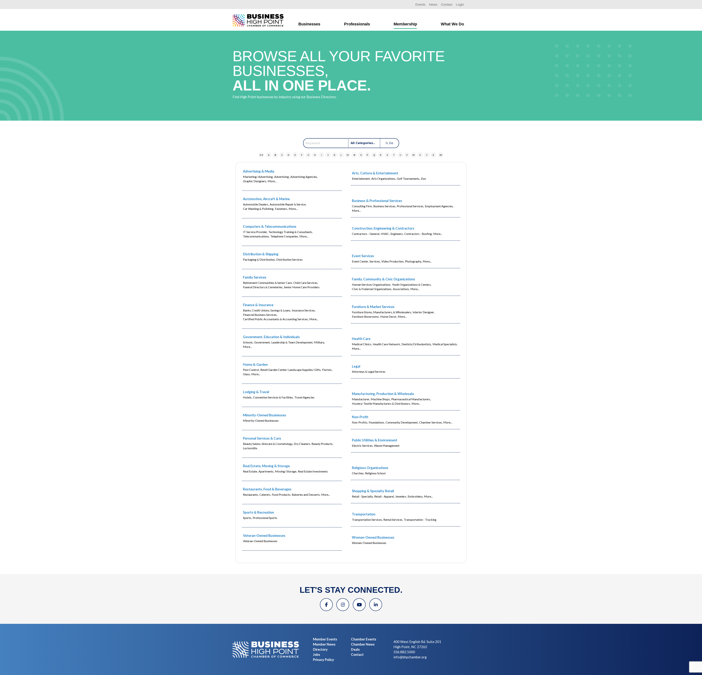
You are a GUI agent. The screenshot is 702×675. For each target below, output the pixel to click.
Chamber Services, (430, 422)
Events (420, 4)
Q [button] (374, 155)
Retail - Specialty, (362, 496)
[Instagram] (342, 604)
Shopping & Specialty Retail (373, 491)
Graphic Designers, (255, 181)
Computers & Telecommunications (269, 226)
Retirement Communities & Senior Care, (267, 282)
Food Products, (281, 494)
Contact (446, 4)
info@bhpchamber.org (410, 657)
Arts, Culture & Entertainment (375, 173)
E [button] (295, 155)
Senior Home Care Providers (302, 287)
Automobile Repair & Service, (288, 204)
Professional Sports (265, 517)
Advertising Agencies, (304, 176)
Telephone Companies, (284, 236)
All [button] (440, 155)
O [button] (361, 155)
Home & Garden (255, 364)
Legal (356, 366)
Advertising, (281, 176)
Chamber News (363, 644)
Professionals (357, 24)
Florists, (327, 369)
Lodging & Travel (256, 392)
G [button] (308, 155)
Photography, (413, 261)
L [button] (341, 155)
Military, (319, 342)
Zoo (423, 178)
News (433, 4)
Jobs (316, 655)
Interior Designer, (423, 312)
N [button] (354, 155)
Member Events (325, 639)
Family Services (254, 277)
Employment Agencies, (439, 206)
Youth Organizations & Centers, (411, 284)
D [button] (288, 155)
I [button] (321, 155)
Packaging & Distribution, (259, 259)
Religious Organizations (370, 468)
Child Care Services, (305, 282)
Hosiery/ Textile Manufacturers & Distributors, (381, 403)
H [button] (315, 155)
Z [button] (433, 155)
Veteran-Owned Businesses (264, 536)
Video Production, (392, 261)
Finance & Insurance (258, 305)
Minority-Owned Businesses (264, 415)
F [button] (301, 155)
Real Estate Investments (313, 471)
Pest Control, (251, 369)
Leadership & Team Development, (292, 342)
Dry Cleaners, (302, 443)
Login (460, 4)
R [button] (380, 155)
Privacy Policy (323, 660)
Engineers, (396, 233)
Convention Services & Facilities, (273, 397)
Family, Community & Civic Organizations (383, 279)
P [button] (367, 155)
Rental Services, (393, 519)
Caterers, (265, 494)
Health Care (361, 339)
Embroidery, (415, 496)
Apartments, (266, 471)
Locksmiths (250, 448)
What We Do (452, 24)
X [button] (420, 155)
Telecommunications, (256, 236)
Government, (262, 342)
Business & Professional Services (377, 201)
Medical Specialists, (445, 344)
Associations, (401, 289)
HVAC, (385, 233)
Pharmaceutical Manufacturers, (411, 399)
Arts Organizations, (383, 178)
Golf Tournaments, (408, 178)
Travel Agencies (304, 397)
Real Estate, (250, 471)
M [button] (348, 155)
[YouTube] (359, 604)
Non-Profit (360, 417)
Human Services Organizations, (371, 284)
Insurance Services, (303, 310)
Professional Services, (410, 206)
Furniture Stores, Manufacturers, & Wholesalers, (382, 312)
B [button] (275, 155)
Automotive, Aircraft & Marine (266, 199)
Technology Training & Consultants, (290, 232)
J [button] (328, 155)
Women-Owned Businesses (373, 537)
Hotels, (247, 397)
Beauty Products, (322, 443)
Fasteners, (281, 208)
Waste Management (386, 445)
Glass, (246, 374)
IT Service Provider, (255, 232)
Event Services (363, 256)
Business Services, (384, 206)
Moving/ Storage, (286, 471)
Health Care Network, (387, 344)
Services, (374, 261)
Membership (405, 24)
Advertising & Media (258, 171)
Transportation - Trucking (420, 519)
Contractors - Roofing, (418, 233)
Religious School (375, 473)
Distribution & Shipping (260, 254)
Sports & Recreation (258, 512)
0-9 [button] (261, 155)
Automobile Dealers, (256, 204)
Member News (324, 644)
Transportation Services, (367, 519)
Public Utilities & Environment (374, 440)
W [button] (413, 155)
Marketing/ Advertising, (258, 176)
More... (272, 181)
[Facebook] (326, 604)
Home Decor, (388, 316)
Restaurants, (250, 494)
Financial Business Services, (260, 314)
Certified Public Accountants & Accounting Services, (275, 319)
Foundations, (377, 422)
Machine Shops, (380, 399)
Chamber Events (363, 639)
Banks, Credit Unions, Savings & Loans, (267, 310)
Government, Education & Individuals (271, 337)
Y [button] (426, 155)
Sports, (247, 517)
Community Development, (402, 422)
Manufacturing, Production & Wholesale (383, 394)
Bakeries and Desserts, (306, 494)
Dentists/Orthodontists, (416, 344)
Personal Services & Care (262, 438)
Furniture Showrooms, (365, 316)
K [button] (334, 155)
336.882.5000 (404, 652)
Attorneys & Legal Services (368, 371)
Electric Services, (362, 445)
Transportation (363, 514)
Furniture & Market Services (373, 307)
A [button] (268, 155)
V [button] (407, 155)
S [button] (387, 155)
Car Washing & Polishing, (258, 208)
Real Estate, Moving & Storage (266, 466)
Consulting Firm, (362, 206)
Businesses (309, 24)
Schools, (248, 342)
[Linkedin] (375, 604)
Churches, (358, 473)
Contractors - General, (366, 233)
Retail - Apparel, (384, 496)
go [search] (391, 143)
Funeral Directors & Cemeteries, (263, 287)
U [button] (400, 155)
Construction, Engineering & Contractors (383, 228)
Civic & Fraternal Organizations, (372, 289)
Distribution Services (289, 259)
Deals (355, 649)
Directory (320, 649)
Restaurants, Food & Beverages (267, 489)
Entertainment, (361, 178)
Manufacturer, (361, 399)
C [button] (282, 155)
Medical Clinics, (362, 344)
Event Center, (360, 261)
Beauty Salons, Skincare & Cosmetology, (268, 443)
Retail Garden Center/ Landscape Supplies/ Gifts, (290, 369)
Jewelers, (401, 496)
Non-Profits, (360, 422)
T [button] (394, 155)
